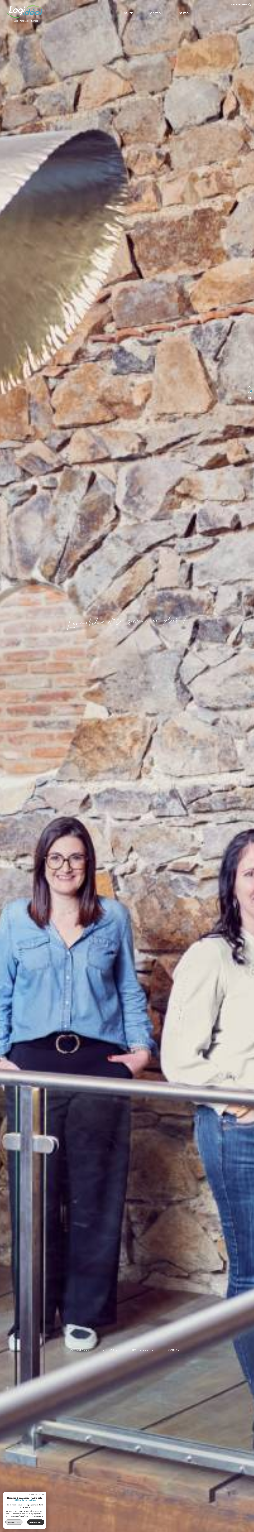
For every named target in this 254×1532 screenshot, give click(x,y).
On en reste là (35, 1495)
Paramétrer (14, 1522)
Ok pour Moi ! (35, 1522)
